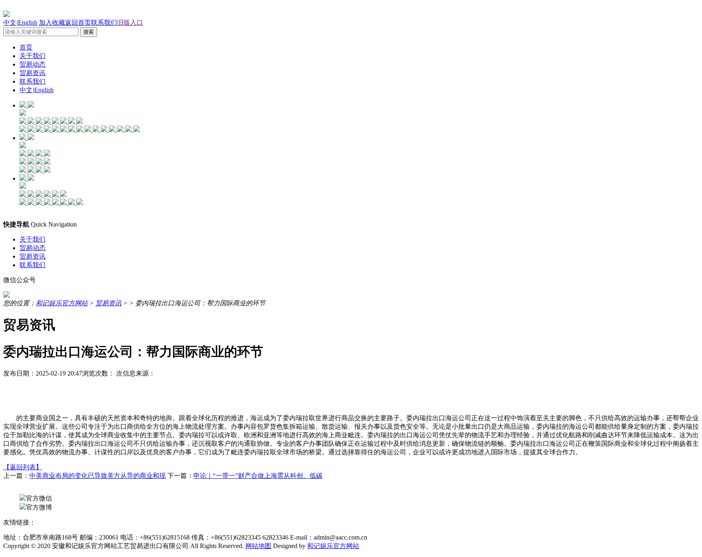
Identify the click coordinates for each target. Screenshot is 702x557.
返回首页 (78, 22)
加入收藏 (52, 22)
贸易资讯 (33, 72)
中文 (9, 22)
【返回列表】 (22, 467)
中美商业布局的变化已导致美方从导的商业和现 (97, 475)
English (27, 22)
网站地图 (258, 545)
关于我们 (33, 55)
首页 (26, 47)
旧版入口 (130, 22)
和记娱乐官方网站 (62, 303)
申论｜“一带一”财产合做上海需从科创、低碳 (258, 475)
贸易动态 (33, 64)
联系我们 (104, 22)
